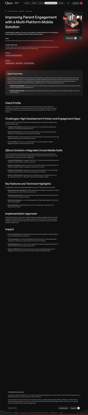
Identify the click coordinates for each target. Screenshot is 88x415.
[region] (44, 399)
